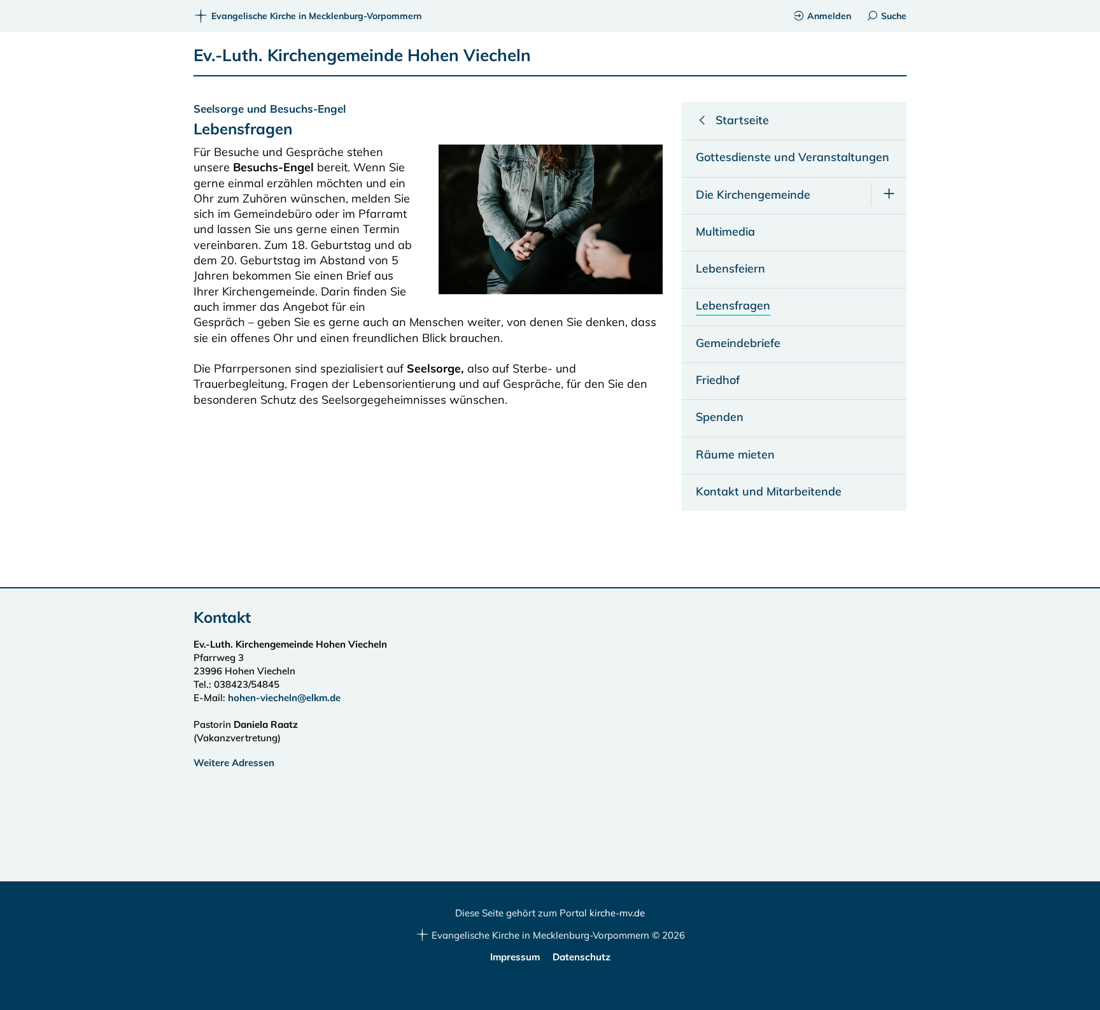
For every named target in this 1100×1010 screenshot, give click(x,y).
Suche (893, 16)
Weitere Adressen (234, 763)
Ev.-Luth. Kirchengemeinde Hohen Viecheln (362, 55)
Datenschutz (581, 957)
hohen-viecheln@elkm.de (284, 698)
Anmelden (829, 16)
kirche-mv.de (617, 913)
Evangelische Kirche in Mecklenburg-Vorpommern (316, 16)
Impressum (515, 957)
